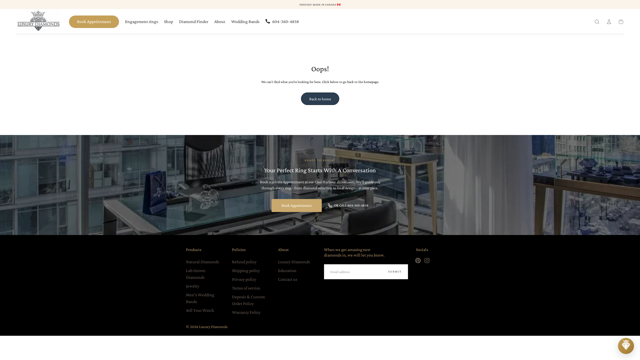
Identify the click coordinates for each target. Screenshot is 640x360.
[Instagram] (427, 260)
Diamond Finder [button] (193, 21)
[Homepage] (38, 21)
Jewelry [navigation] (192, 286)
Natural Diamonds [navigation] (202, 261)
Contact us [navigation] (287, 279)
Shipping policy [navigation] (246, 270)
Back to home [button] (320, 99)
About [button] (219, 21)
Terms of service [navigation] (246, 288)
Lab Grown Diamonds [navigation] (196, 274)
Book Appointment (94, 21)
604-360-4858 (285, 21)
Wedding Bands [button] (245, 21)
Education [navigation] (287, 270)
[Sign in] (609, 22)
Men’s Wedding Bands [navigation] (200, 298)
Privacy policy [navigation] (244, 279)
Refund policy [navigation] (244, 261)
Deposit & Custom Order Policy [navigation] (248, 300)
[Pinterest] (418, 260)
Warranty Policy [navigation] (246, 312)
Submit (395, 271)
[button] (597, 22)
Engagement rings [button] (141, 21)
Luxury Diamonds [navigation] (294, 261)
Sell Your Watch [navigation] (200, 310)
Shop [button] (168, 21)
